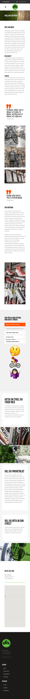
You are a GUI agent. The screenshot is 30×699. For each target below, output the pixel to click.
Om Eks (5, 684)
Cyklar (4, 668)
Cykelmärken (6, 671)
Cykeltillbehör (6, 674)
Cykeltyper (5, 676)
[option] (15, 111)
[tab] (15, 324)
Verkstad (5, 687)
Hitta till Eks (6, 690)
